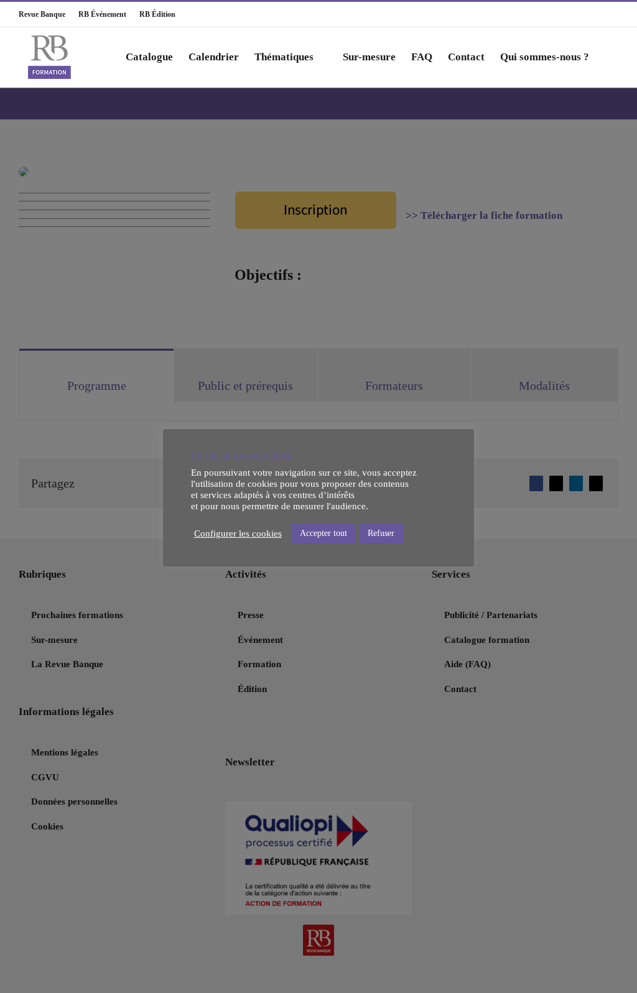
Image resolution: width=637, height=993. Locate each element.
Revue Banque (42, 14)
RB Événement (96, 14)
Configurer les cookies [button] (238, 533)
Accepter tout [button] (323, 533)
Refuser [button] (381, 533)
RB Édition (151, 14)
